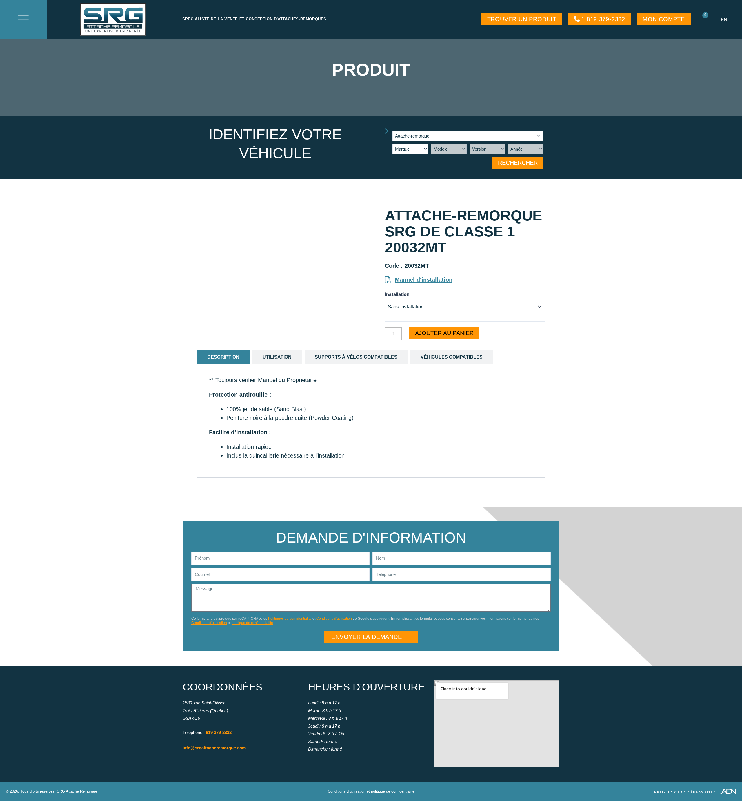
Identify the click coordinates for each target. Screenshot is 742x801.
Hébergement (703, 791)
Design (662, 791)
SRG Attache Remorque (77, 791)
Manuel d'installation (423, 279)
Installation (397, 294)
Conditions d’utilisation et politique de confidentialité (371, 791)
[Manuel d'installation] (388, 279)
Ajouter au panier (444, 333)
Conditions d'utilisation (334, 618)
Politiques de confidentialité (290, 618)
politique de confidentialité (252, 623)
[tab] (223, 357)
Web (678, 791)
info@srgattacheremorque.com (214, 747)
